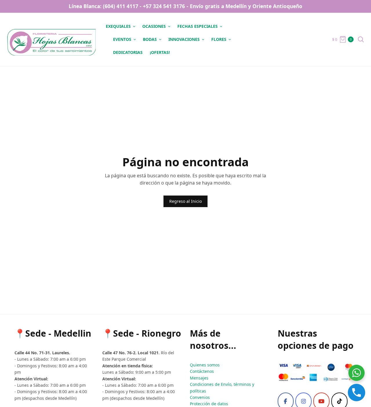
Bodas (150, 39)
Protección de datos (209, 403)
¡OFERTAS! (160, 52)
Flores (218, 39)
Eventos (122, 39)
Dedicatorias (128, 52)
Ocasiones (154, 26)
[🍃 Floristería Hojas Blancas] (51, 39)
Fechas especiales (197, 26)
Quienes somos (205, 365)
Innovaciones (184, 39)
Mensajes (199, 378)
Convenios (200, 397)
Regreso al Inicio (185, 201)
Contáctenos (202, 371)
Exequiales (118, 26)
